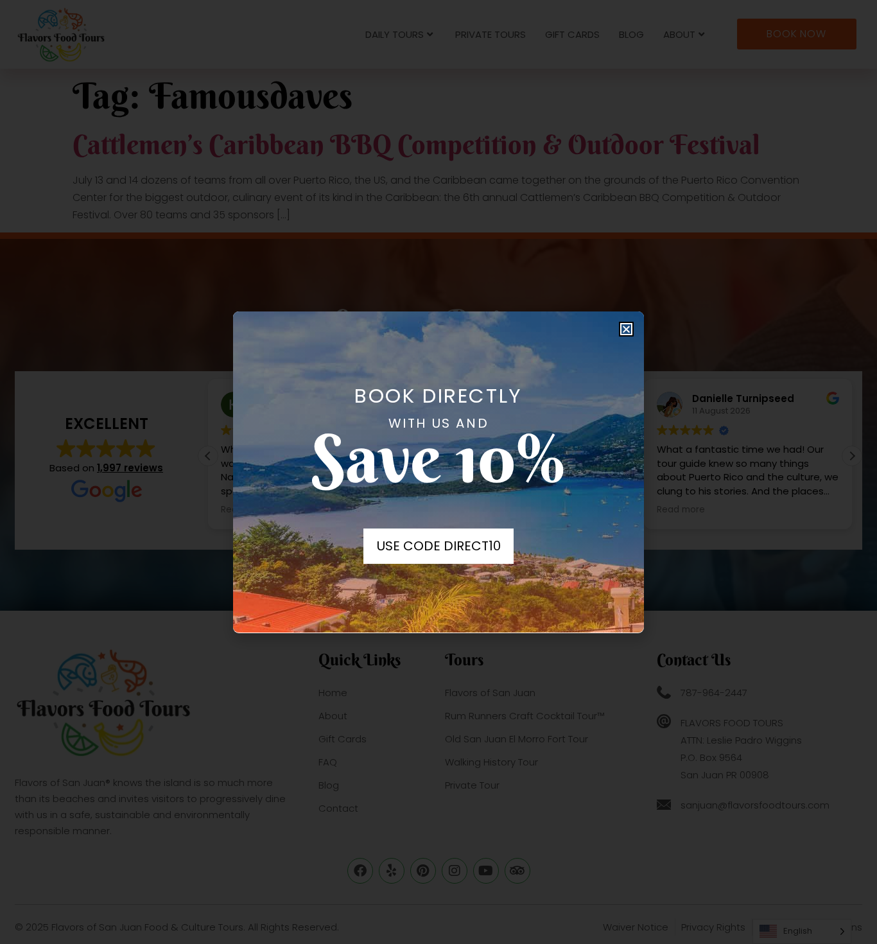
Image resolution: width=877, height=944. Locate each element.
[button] (626, 329)
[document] (438, 472)
